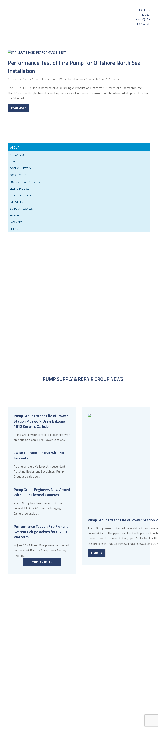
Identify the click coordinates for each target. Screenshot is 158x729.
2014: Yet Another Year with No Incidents (39, 455)
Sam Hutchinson (45, 79)
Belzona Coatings (51, 38)
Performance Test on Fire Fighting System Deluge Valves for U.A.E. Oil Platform (42, 531)
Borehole (13, 46)
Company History (20, 168)
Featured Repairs (74, 79)
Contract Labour (35, 46)
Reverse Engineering (105, 38)
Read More (18, 108)
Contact (71, 46)
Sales (10, 38)
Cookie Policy (18, 175)
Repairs (27, 38)
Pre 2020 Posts (110, 79)
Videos (14, 229)
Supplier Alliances (21, 209)
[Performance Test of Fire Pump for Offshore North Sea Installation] (37, 52)
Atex (12, 161)
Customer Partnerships (25, 182)
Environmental (19, 188)
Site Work (128, 38)
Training (15, 215)
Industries (16, 202)
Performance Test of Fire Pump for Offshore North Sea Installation (74, 66)
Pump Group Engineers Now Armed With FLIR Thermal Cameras (42, 492)
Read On (96, 553)
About (54, 46)
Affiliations (17, 155)
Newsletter (92, 79)
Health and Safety (21, 195)
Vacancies (16, 222)
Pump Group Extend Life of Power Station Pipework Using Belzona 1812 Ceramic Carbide (41, 421)
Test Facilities (79, 38)
